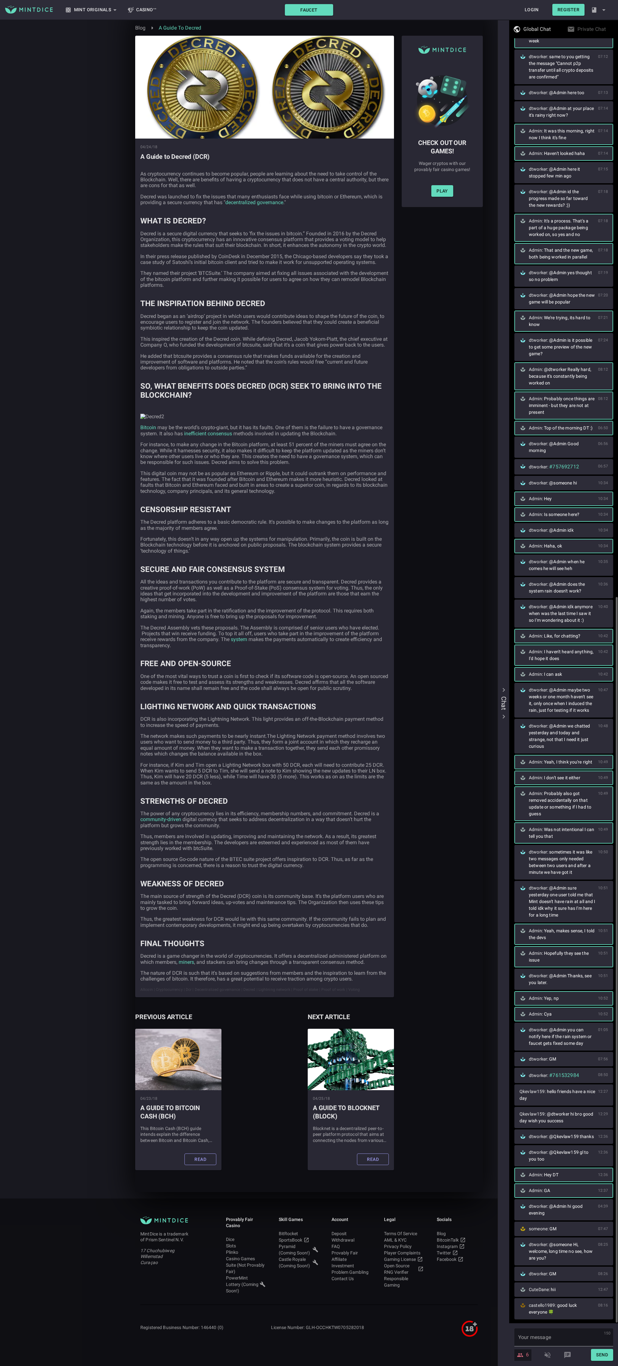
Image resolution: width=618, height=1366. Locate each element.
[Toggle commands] (567, 1355)
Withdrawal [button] (343, 1240)
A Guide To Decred (180, 28)
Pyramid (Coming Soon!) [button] (294, 1249)
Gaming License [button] (400, 1259)
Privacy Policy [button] (398, 1246)
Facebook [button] (446, 1259)
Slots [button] (231, 1245)
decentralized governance (254, 202)
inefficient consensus (208, 433)
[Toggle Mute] (547, 1355)
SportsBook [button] (290, 1240)
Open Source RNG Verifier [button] (396, 1269)
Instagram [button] (447, 1246)
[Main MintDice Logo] (29, 10)
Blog (140, 28)
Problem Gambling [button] (350, 1272)
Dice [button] (230, 1239)
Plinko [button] (232, 1252)
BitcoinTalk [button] (448, 1240)
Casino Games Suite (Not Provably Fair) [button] (245, 1265)
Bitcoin (148, 427)
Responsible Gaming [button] (396, 1282)
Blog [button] (441, 1233)
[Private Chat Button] (608, 29)
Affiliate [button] (339, 1259)
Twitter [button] (444, 1252)
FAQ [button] (336, 1246)
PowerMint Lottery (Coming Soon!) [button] (242, 1284)
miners (186, 962)
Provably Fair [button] (345, 1252)
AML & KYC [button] (395, 1240)
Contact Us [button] (343, 1278)
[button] (309, 10)
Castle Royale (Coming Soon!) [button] (294, 1262)
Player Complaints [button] (402, 1252)
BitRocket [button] (288, 1233)
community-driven (160, 819)
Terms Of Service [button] (400, 1233)
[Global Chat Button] (553, 29)
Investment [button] (343, 1265)
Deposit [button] (339, 1233)
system (239, 639)
